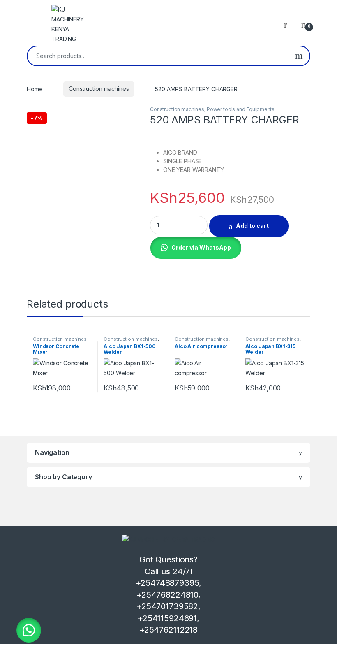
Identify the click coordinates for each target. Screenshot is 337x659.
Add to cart (252, 225)
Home (34, 88)
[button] (195, 247)
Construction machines (99, 88)
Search (299, 55)
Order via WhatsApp (201, 247)
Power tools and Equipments (241, 109)
